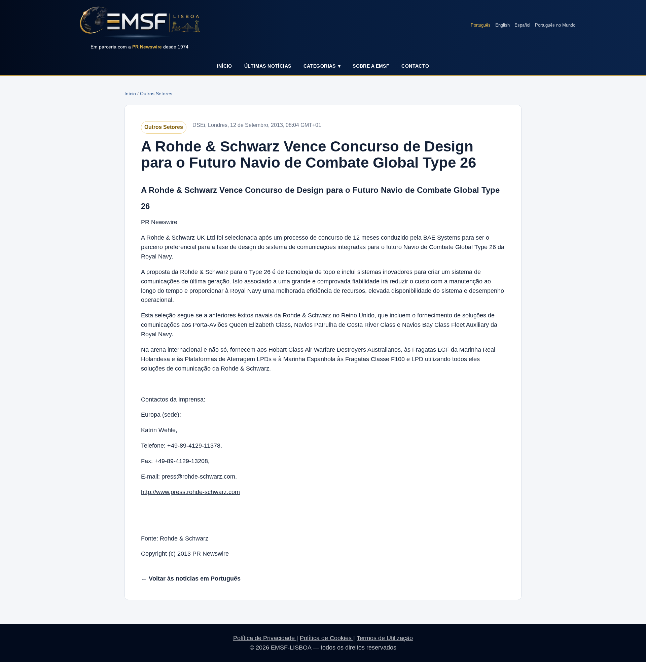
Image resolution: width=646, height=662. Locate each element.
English (502, 25)
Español (522, 25)
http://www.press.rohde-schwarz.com (190, 492)
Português (481, 25)
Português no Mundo (555, 25)
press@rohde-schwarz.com (198, 476)
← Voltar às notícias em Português (191, 578)
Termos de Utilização (385, 638)
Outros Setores (156, 93)
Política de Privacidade (264, 638)
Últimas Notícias (267, 66)
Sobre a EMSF (371, 66)
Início (224, 66)
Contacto (415, 66)
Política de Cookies (326, 638)
